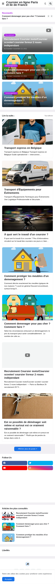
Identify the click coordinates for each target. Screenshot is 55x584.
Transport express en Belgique (23, 148)
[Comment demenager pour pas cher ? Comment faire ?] (27, 307)
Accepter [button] (8, 579)
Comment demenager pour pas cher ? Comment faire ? (23, 17)
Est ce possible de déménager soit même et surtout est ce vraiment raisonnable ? (25, 425)
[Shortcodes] (14, 498)
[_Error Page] (40, 483)
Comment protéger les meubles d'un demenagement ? (26, 278)
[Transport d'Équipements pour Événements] (27, 173)
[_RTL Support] (14, 488)
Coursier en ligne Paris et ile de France (22, 3)
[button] (3, 4)
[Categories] (14, 493)
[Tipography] (40, 493)
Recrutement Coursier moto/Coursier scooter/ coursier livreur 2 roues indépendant (26, 374)
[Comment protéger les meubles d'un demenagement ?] (27, 260)
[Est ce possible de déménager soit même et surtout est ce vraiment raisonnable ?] (27, 406)
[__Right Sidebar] (40, 473)
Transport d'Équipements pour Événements (22, 191)
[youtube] (14, 468)
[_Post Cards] (14, 478)
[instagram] (40, 468)
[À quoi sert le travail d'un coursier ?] (27, 218)
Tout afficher (49, 116)
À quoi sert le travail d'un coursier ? (26, 234)
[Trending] (40, 488)
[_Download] (14, 483)
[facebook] (14, 463)
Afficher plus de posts (26, 449)
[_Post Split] (40, 478)
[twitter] (40, 463)
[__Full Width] (14, 473)
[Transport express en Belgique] (27, 132)
